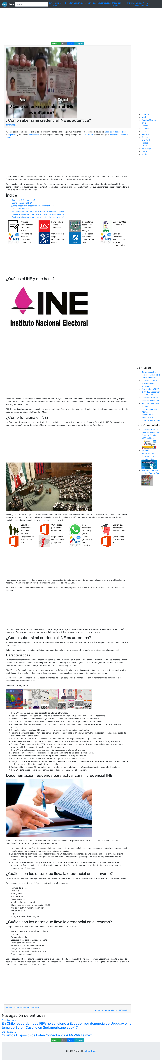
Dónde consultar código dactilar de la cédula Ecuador (150, 375)
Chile (143, 123)
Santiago (145, 134)
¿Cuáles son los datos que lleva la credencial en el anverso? (38, 214)
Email (64, 43)
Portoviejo (146, 148)
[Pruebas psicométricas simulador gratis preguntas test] (149, 464)
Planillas (131, 3)
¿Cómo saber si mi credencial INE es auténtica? (32, 206)
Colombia (145, 128)
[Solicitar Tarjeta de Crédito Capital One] (147, 480)
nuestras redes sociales (115, 132)
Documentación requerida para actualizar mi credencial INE (37, 211)
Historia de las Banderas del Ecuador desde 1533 (150, 417)
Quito (143, 131)
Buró (51, 3)
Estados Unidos (148, 120)
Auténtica (10, 1007)
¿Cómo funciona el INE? (21, 203)
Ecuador (69, 3)
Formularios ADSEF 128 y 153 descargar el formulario (150, 392)
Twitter (71, 43)
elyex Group (90, 1051)
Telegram (79, 43)
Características (22, 208)
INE (32, 1007)
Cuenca (144, 137)
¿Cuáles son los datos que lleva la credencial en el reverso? (37, 217)
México (38, 1007)
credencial (108, 1010)
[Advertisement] (71, 25)
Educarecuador (104, 3)
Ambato (145, 145)
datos (115, 1010)
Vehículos (92, 3)
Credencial (20, 1007)
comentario (33, 134)
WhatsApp (88, 134)
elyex (10, 4)
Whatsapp (56, 43)
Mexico (125, 1010)
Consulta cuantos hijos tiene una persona (149, 383)
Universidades (80, 3)
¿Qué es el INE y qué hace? (23, 200)
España (144, 126)
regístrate (11, 134)
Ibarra (144, 151)
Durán (144, 154)
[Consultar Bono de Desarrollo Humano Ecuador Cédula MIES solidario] (149, 444)
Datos (27, 1007)
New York (145, 140)
